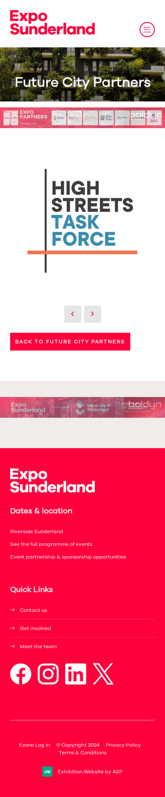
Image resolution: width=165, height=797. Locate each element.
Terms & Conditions (83, 752)
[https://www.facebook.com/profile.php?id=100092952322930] (20, 682)
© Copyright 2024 (77, 745)
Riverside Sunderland (36, 531)
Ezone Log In (34, 745)
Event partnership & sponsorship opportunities (68, 556)
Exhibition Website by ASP (90, 771)
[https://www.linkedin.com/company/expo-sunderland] (75, 682)
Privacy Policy (123, 745)
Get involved (35, 628)
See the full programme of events (51, 544)
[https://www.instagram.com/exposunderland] (48, 682)
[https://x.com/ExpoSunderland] (103, 682)
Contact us (33, 610)
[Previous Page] (72, 314)
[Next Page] (92, 314)
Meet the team (38, 646)
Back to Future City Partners (70, 341)
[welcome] (52, 33)
